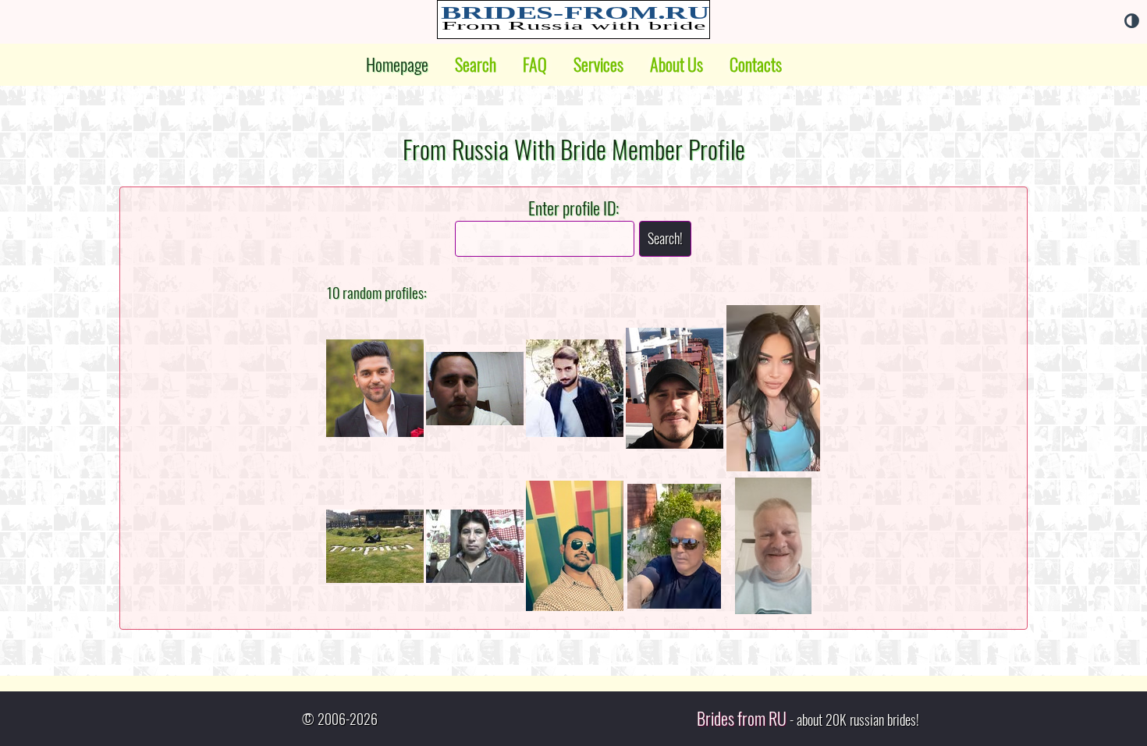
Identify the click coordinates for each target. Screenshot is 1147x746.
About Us (676, 64)
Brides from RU (742, 718)
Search (475, 64)
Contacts (756, 64)
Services (598, 64)
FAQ (535, 64)
